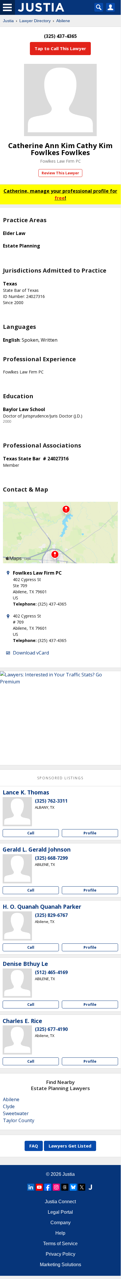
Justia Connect (60, 1201)
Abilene (63, 20)
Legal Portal (60, 1212)
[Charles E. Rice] (17, 1040)
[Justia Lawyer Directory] (90, 1187)
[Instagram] (56, 1187)
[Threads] (64, 1187)
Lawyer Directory (35, 20)
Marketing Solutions (60, 1264)
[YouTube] (39, 1187)
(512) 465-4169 (51, 972)
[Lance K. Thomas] (17, 811)
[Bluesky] (73, 1187)
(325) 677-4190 (51, 1029)
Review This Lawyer (60, 173)
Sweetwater (16, 1113)
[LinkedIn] (30, 1187)
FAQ (33, 1146)
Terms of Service (60, 1243)
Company (60, 1222)
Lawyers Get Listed (70, 1146)
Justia (8, 20)
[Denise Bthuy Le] (17, 983)
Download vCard (31, 653)
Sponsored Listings (60, 778)
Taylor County (18, 1120)
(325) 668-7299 (51, 858)
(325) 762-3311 (51, 801)
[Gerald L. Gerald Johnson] (17, 868)
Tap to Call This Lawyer (60, 48)
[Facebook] (47, 1187)
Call (30, 833)
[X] (81, 1187)
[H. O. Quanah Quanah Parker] (17, 926)
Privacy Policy (60, 1254)
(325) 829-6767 (51, 915)
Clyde (9, 1106)
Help (60, 1233)
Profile (89, 833)
